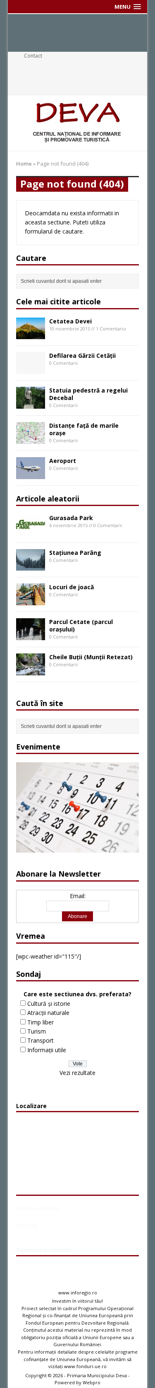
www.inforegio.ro (77, 1292)
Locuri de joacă (71, 587)
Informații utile (46, 1050)
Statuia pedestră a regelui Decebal (88, 394)
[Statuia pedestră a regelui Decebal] (30, 403)
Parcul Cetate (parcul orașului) (81, 625)
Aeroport (62, 461)
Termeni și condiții (43, 1250)
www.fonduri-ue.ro (85, 1366)
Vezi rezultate (77, 1073)
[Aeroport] (30, 474)
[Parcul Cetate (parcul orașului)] (30, 635)
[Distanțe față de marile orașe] (30, 439)
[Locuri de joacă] (30, 601)
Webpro (91, 1382)
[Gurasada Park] (30, 531)
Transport (40, 1040)
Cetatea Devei (70, 321)
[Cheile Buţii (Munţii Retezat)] (30, 670)
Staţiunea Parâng (75, 553)
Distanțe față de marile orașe (84, 429)
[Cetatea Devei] (30, 334)
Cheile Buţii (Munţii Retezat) (91, 657)
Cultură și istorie (48, 1003)
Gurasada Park (71, 518)
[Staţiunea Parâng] (30, 566)
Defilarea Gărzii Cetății (82, 355)
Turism (36, 1031)
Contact (33, 55)
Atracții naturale (48, 1013)
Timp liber (40, 1022)
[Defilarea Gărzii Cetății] (30, 369)
